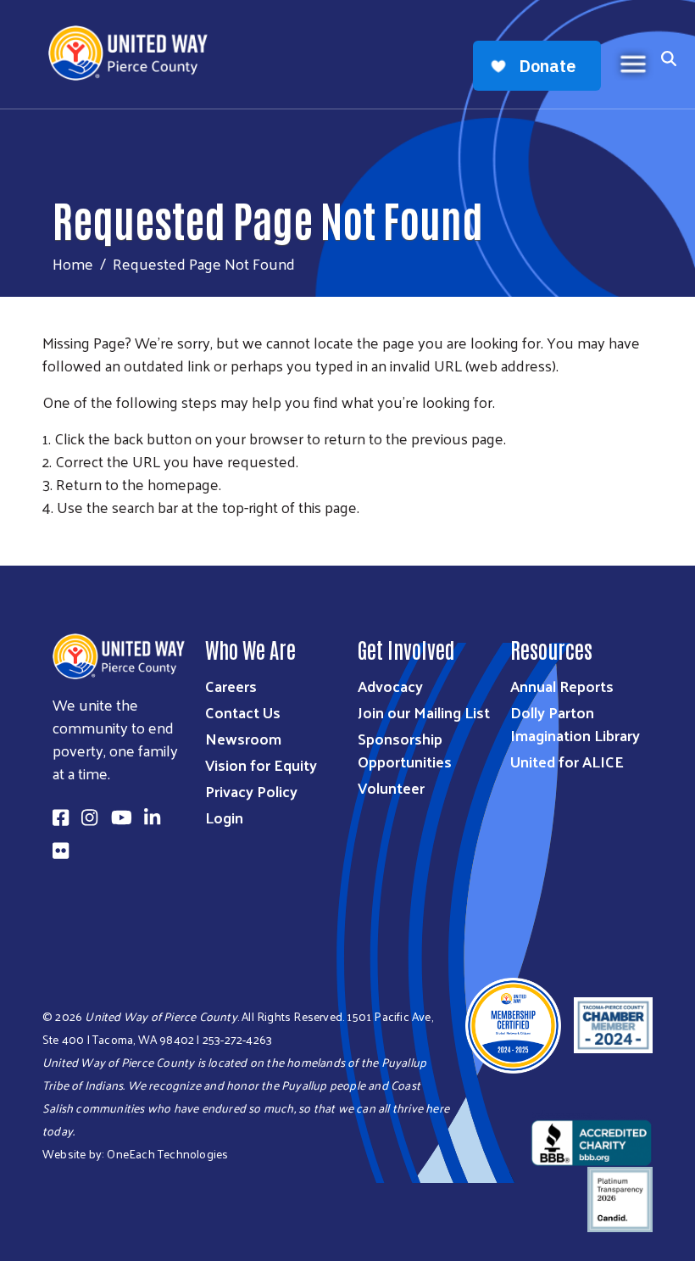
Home (73, 263)
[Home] (134, 53)
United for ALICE (567, 761)
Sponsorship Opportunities (405, 749)
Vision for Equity (261, 764)
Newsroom (243, 738)
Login (224, 817)
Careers (231, 685)
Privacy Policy (251, 791)
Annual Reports (562, 685)
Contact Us (243, 712)
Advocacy (390, 685)
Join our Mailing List (424, 712)
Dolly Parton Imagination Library (575, 723)
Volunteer (391, 787)
